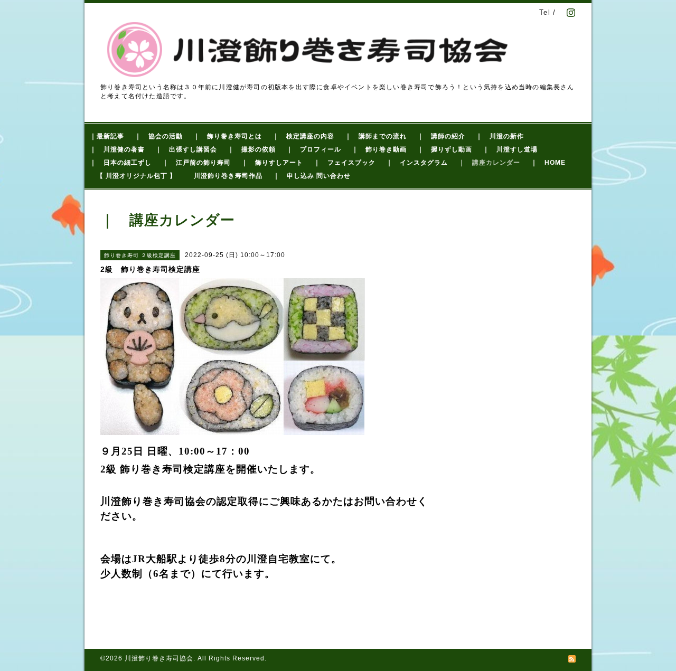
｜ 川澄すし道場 (510, 149)
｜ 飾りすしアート (272, 162)
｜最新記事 (107, 136)
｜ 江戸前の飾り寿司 (196, 162)
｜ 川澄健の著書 (117, 149)
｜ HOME (548, 162)
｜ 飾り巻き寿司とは (227, 136)
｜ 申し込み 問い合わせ (312, 175)
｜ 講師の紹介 (441, 136)
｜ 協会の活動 (159, 136)
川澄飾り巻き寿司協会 (159, 658)
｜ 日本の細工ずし (121, 162)
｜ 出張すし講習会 (186, 149)
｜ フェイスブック (344, 162)
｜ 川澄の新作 (500, 136)
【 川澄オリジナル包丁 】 (136, 175)
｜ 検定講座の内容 (303, 136)
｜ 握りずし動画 (444, 149)
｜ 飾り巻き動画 (379, 149)
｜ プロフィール (313, 149)
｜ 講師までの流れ (376, 136)
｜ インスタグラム (417, 162)
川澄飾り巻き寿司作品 (228, 175)
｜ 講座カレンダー (489, 162)
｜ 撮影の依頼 (252, 149)
